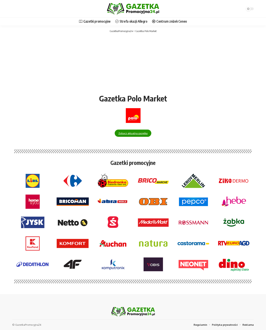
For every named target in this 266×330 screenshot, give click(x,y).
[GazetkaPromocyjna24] (133, 9)
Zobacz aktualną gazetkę (133, 133)
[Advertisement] (133, 62)
